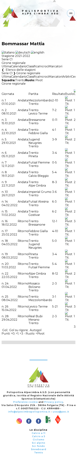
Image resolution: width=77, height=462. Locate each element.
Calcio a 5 (38, 436)
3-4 (54, 152)
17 (6, 231)
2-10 (55, 100)
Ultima (6, 66)
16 (6, 221)
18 (6, 241)
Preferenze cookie (25, 402)
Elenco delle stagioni (20, 69)
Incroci (44, 66)
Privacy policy (53, 402)
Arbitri (66, 76)
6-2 (54, 211)
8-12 (55, 273)
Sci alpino (38, 442)
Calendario (19, 66)
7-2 (54, 110)
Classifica (33, 66)
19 (6, 254)
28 (7, 316)
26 (6, 306)
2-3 (54, 283)
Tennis (38, 452)
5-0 (54, 241)
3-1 (54, 296)
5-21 (55, 306)
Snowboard (38, 449)
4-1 (54, 129)
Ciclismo (38, 439)
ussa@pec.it (61, 411)
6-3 (54, 201)
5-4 (54, 172)
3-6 (54, 192)
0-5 (54, 162)
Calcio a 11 (38, 433)
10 (6, 192)
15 (6, 211)
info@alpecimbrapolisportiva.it (29, 411)
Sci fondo (38, 446)
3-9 (54, 139)
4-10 (55, 231)
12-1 (54, 221)
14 (6, 201)
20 (7, 264)
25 (6, 296)
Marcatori (55, 66)
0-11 (54, 120)
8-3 (54, 182)
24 (6, 283)
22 (6, 273)
